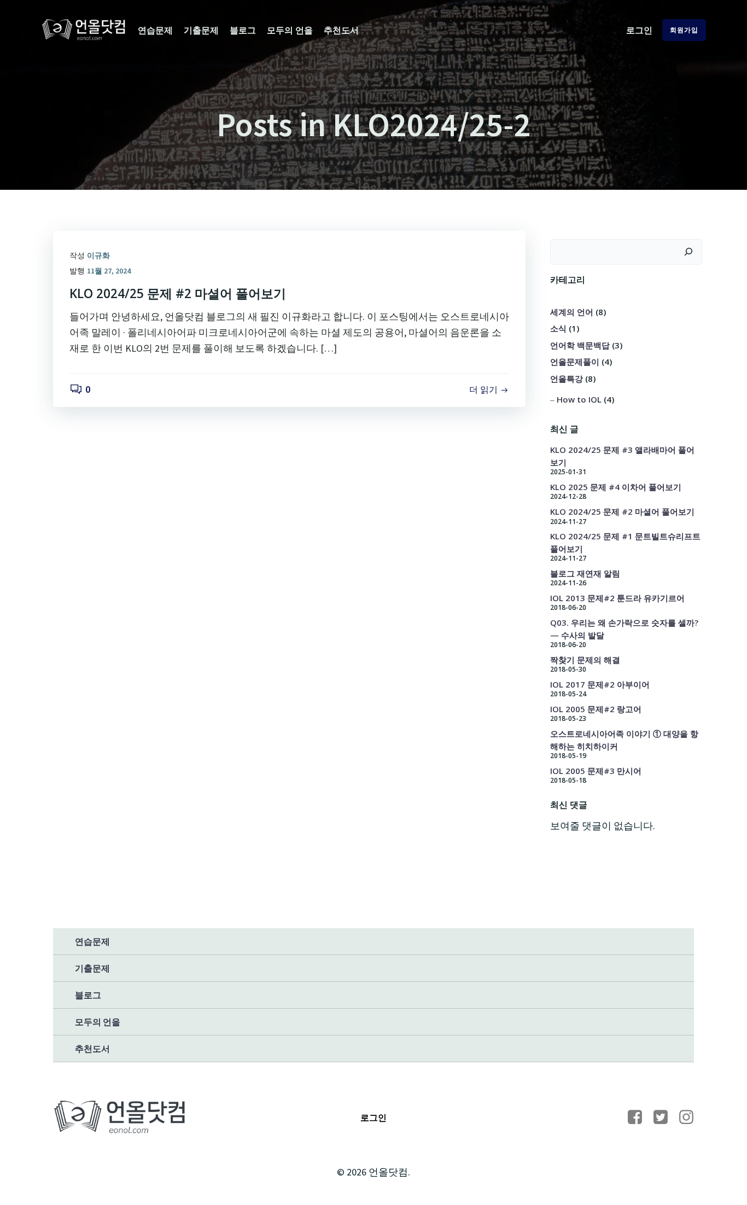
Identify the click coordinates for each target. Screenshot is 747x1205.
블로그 (243, 30)
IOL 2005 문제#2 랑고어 (595, 708)
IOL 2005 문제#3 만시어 (595, 770)
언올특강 (566, 378)
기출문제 (201, 30)
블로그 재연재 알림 (585, 573)
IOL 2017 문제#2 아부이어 (600, 684)
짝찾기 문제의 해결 (585, 659)
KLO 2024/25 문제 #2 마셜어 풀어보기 (622, 511)
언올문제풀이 (574, 361)
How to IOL (579, 399)
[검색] (688, 252)
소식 (558, 328)
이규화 (98, 255)
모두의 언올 (290, 30)
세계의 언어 (571, 311)
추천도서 (341, 30)
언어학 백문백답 (580, 345)
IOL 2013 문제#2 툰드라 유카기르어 (617, 597)
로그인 (639, 30)
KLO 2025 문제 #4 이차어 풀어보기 (615, 486)
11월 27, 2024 (109, 271)
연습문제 (155, 30)
